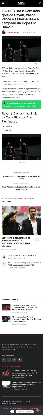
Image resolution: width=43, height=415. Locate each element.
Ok (12, 412)
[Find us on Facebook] (4, 360)
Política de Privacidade (9, 404)
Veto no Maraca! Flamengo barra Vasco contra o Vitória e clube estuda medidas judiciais (24, 264)
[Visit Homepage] (21, 3)
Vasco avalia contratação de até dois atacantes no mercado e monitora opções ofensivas (16, 241)
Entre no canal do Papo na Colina (24, 106)
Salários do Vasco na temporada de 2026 (22, 255)
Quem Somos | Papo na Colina (11, 401)
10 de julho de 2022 (29, 32)
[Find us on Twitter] (9, 360)
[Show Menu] (3, 3)
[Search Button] (40, 3)
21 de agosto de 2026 (20, 312)
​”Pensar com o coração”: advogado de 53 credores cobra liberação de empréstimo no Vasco (26, 384)
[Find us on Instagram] (14, 360)
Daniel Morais (14, 32)
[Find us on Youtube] (20, 360)
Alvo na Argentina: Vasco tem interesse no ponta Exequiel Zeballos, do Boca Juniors (26, 319)
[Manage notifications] (38, 410)
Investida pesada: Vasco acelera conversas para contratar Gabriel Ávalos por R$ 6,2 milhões (24, 307)
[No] (40, 410)
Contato (27, 401)
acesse (10, 198)
